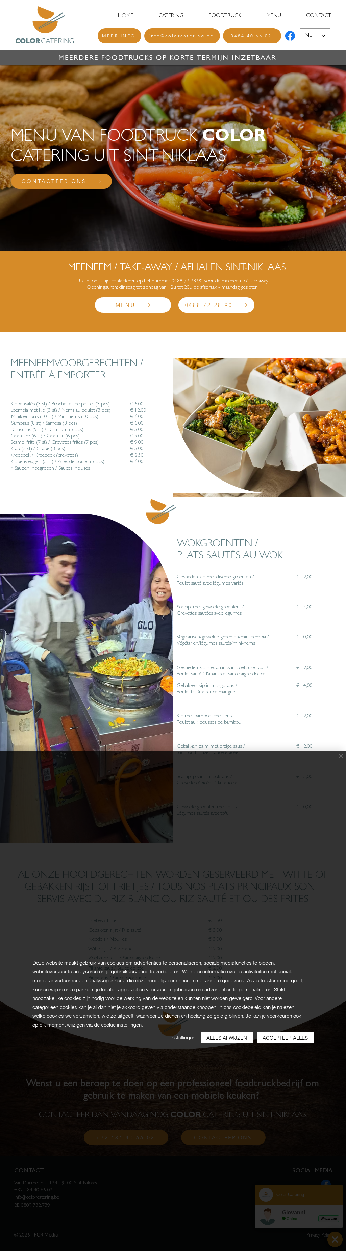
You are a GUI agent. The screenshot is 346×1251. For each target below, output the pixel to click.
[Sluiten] (341, 756)
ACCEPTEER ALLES (285, 1038)
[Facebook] (290, 35)
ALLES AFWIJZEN (226, 1038)
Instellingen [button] (182, 1037)
